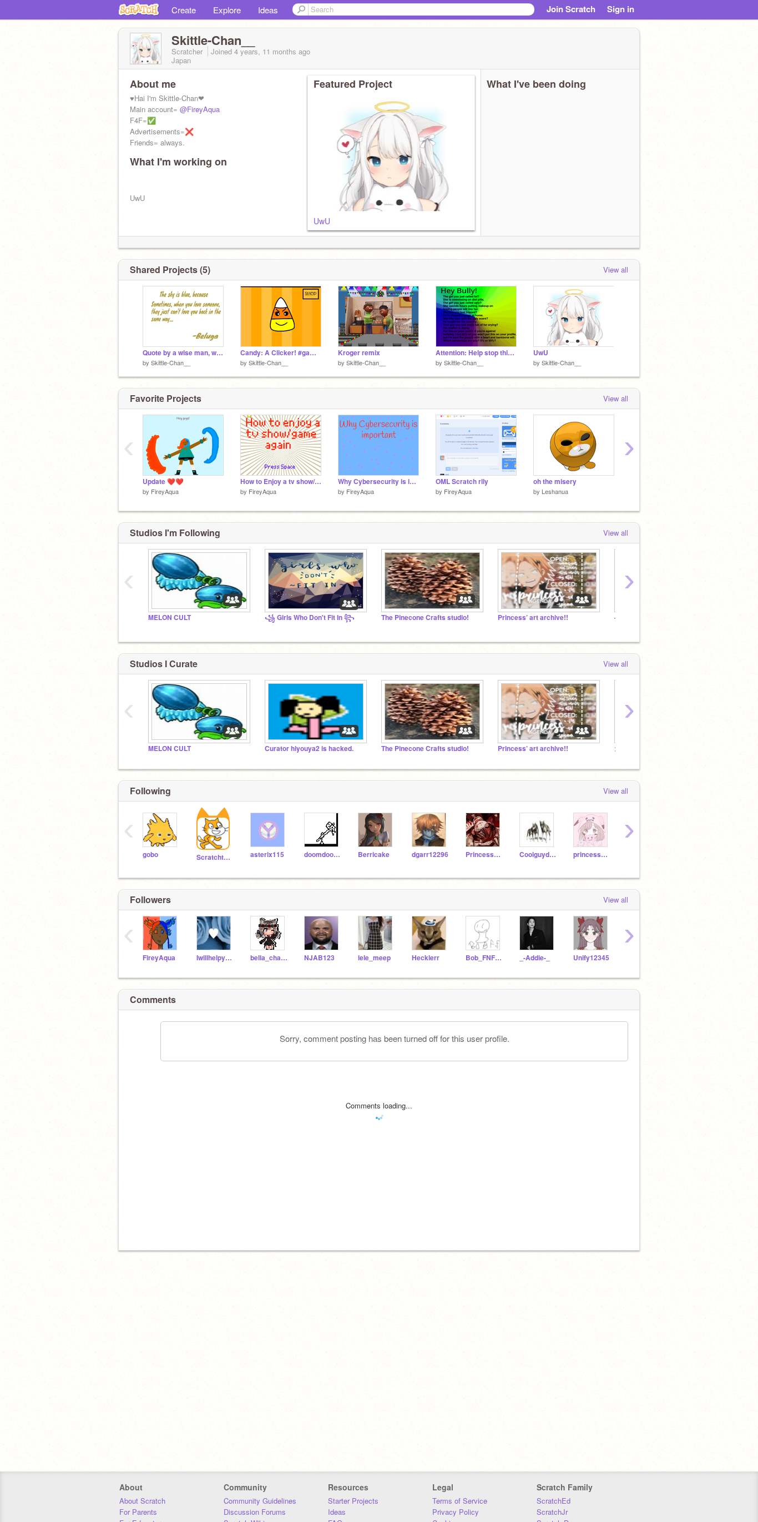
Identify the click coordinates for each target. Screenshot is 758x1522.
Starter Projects (353, 1500)
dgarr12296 (430, 854)
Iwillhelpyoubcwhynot (215, 957)
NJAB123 (319, 957)
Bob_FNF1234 (484, 957)
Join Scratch (571, 9)
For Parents (138, 1511)
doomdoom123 (322, 854)
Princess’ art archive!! (533, 617)
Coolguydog (538, 854)
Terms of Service (459, 1500)
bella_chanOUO (268, 957)
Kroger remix (359, 352)
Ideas (268, 10)
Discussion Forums (255, 1511)
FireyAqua (165, 491)
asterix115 (267, 854)
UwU (322, 220)
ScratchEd (553, 1500)
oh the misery (555, 481)
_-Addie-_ (534, 957)
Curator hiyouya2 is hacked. (309, 748)
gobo (150, 854)
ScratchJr (552, 1511)
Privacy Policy (455, 1511)
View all (615, 269)
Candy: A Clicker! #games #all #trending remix (280, 352)
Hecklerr (425, 957)
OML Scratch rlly (462, 481)
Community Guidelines (260, 1500)
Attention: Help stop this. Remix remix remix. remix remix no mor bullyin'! (476, 352)
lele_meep (374, 957)
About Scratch (142, 1500)
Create (183, 10)
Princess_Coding (484, 854)
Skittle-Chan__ (170, 362)
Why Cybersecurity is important (378, 481)
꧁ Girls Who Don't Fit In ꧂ (310, 617)
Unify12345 (591, 957)
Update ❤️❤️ (163, 481)
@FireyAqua (200, 109)
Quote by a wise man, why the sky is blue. (183, 352)
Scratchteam (215, 857)
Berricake (374, 854)
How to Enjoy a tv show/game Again (280, 481)
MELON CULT (169, 617)
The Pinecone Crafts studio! (425, 617)
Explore (227, 10)
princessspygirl (591, 854)
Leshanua (555, 491)
